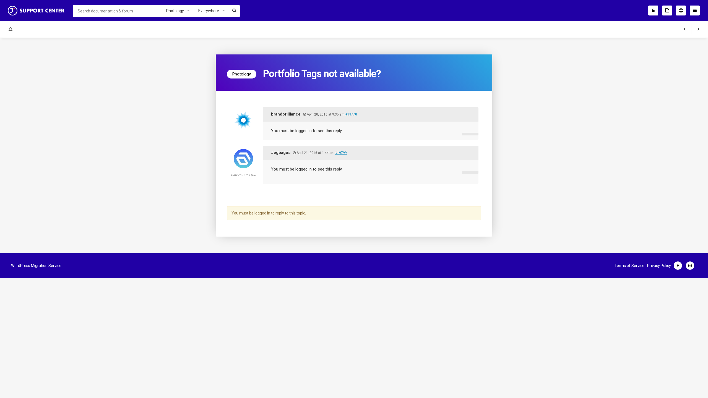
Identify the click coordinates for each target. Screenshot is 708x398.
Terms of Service (629, 265)
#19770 (351, 114)
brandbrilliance (286, 114)
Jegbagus (280, 152)
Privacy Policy (659, 265)
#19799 (341, 153)
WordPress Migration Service (36, 265)
